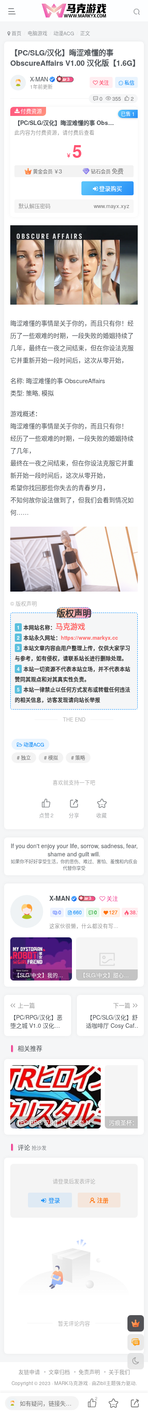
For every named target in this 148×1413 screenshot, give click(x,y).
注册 (103, 1200)
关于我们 (119, 1372)
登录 (54, 1200)
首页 (15, 33)
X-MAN (39, 79)
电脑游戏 (37, 33)
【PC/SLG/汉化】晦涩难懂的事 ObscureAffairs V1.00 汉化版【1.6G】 (75, 57)
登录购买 (110, 188)
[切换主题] (135, 1361)
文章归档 (59, 1372)
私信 (129, 82)
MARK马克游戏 (71, 1383)
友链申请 (29, 1372)
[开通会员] (135, 1323)
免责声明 (89, 1372)
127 (113, 912)
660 (77, 912)
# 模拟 (51, 757)
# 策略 (78, 757)
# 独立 (24, 757)
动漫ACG (63, 33)
